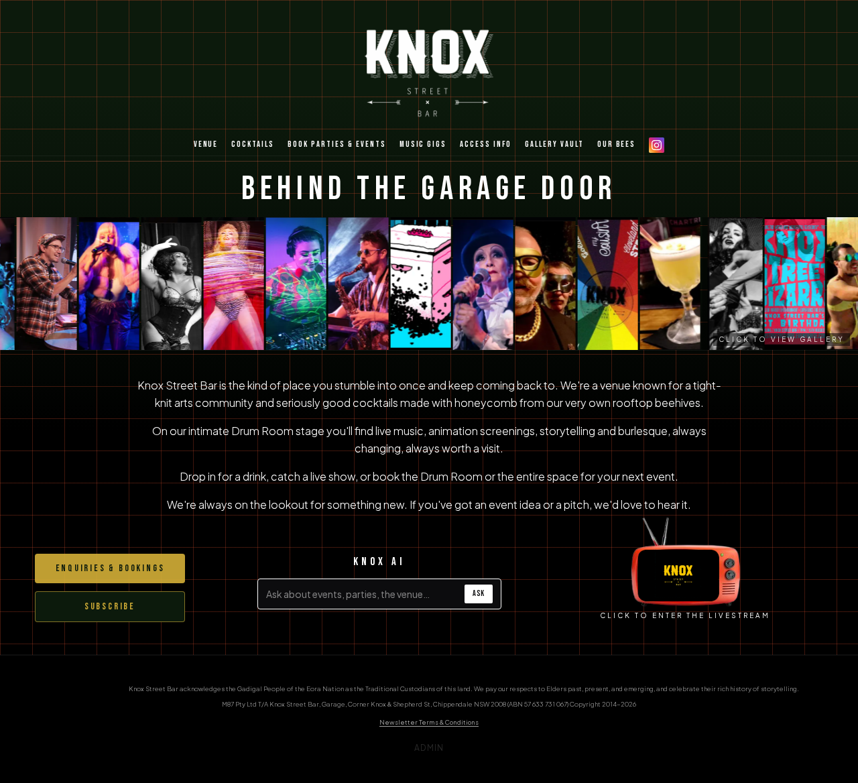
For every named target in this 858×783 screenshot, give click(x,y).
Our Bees (616, 144)
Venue (206, 144)
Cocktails (252, 144)
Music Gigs (423, 144)
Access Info (485, 144)
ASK (479, 594)
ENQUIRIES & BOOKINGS (110, 568)
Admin (429, 748)
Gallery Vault (554, 144)
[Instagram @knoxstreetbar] (656, 145)
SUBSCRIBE (109, 606)
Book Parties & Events (336, 144)
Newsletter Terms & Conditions (429, 722)
